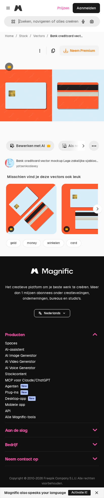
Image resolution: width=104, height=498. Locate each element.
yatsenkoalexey (27, 166)
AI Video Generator (20, 361)
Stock (23, 36)
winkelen (53, 243)
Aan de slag (16, 430)
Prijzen (63, 8)
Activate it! (79, 492)
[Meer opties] (40, 51)
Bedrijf (11, 444)
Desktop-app (20, 398)
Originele (33, 67)
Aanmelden (86, 8)
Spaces (11, 343)
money (32, 243)
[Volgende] (83, 146)
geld (13, 243)
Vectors (39, 36)
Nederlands (52, 313)
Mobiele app (15, 404)
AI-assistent (14, 349)
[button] (52, 313)
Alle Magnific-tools (20, 417)
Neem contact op (21, 458)
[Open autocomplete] (11, 21)
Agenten (16, 386)
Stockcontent (16, 374)
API (8, 411)
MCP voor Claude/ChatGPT (27, 380)
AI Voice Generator (20, 368)
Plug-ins (16, 392)
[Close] (97, 493)
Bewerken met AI (27, 147)
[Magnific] (52, 272)
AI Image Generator (21, 355)
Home (9, 36)
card (73, 243)
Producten (15, 334)
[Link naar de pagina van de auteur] (9, 163)
